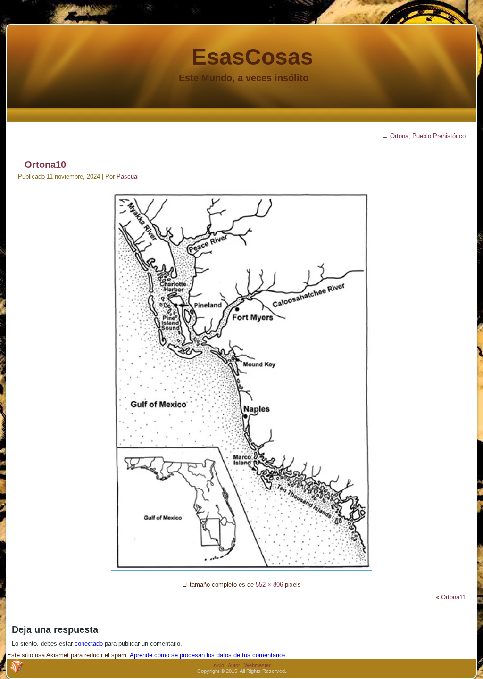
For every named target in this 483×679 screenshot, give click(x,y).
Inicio (218, 665)
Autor (234, 665)
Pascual (128, 176)
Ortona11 (453, 597)
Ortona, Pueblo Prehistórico (424, 136)
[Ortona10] (241, 571)
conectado (89, 643)
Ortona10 (45, 164)
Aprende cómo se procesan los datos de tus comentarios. (209, 655)
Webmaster (257, 665)
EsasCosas (252, 56)
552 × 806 (269, 584)
